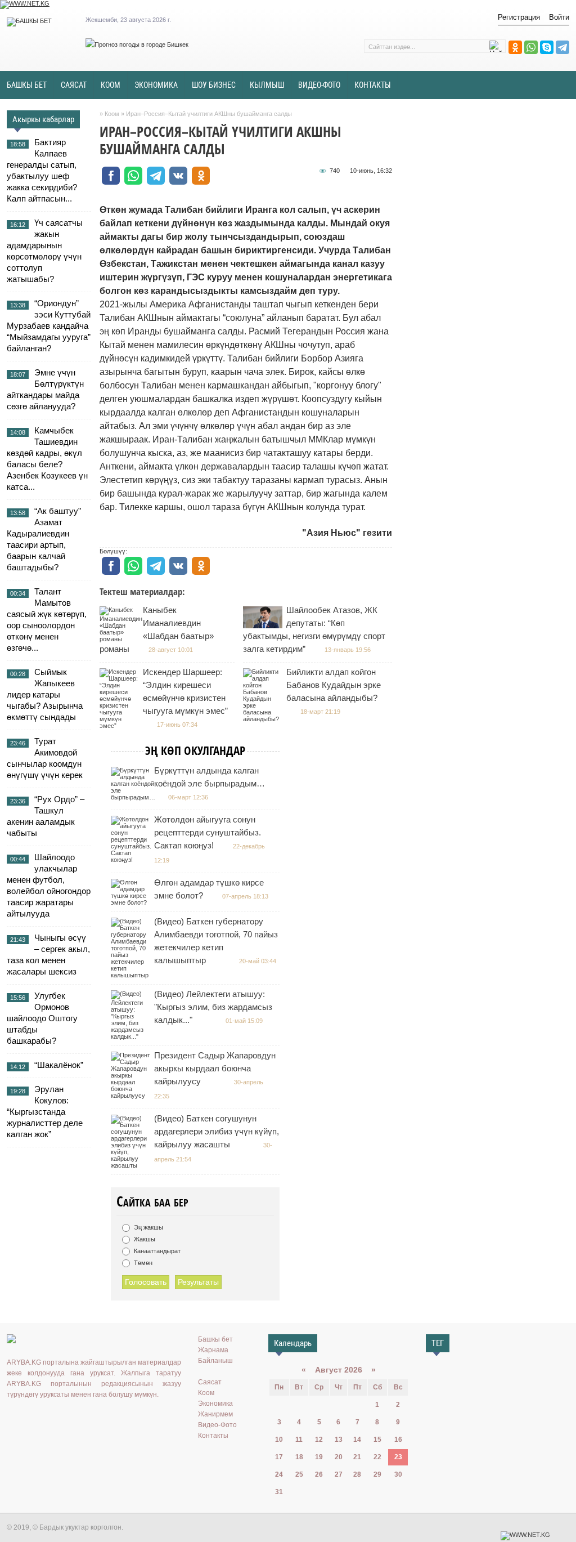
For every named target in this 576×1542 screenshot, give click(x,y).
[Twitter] (46, 1417)
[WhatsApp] (531, 47)
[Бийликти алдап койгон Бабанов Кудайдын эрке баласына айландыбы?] (264, 719)
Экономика (215, 1403)
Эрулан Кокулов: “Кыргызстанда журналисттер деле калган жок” (45, 1111)
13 (339, 1439)
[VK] (13, 1417)
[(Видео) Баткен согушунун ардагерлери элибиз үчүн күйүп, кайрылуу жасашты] (132, 1165)
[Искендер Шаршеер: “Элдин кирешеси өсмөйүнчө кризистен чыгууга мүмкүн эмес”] (121, 725)
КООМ (110, 85)
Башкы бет (215, 1339)
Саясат (210, 1382)
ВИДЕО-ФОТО (319, 85)
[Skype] (547, 47)
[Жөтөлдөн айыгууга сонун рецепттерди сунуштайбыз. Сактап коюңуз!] (132, 859)
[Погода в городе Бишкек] (137, 44)
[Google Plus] (79, 1417)
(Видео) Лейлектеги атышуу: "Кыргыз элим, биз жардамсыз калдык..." (213, 1007)
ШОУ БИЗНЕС (214, 85)
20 (339, 1457)
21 (357, 1457)
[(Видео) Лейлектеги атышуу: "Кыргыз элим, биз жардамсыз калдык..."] (132, 1036)
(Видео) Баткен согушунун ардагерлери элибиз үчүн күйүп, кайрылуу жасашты (216, 1131)
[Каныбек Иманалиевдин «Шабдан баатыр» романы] (122, 639)
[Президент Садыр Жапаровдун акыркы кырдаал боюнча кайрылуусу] (132, 1095)
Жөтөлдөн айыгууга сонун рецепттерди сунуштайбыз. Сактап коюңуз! (207, 832)
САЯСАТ (74, 85)
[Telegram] (562, 47)
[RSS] (95, 1417)
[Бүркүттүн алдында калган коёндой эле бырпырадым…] (134, 797)
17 (279, 1457)
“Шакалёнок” (58, 1065)
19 (319, 1457)
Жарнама (213, 1350)
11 (299, 1439)
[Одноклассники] (515, 47)
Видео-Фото (217, 1425)
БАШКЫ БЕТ (27, 85)
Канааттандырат (156, 1251)
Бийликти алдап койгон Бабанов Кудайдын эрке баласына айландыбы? (333, 685)
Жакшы (143, 1239)
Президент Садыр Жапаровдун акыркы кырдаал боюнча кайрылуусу (215, 1068)
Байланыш (215, 1361)
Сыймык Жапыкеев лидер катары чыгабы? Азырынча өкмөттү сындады (45, 694)
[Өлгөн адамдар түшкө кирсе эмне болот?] (132, 902)
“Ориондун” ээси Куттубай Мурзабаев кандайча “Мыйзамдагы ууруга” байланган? (49, 325)
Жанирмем (215, 1414)
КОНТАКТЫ (372, 85)
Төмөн (142, 1262)
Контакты (213, 1436)
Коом (206, 1393)
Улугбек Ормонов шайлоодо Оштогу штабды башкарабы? (42, 1018)
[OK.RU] (30, 1417)
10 (279, 1439)
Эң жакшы (147, 1227)
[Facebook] (62, 1417)
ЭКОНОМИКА (156, 85)
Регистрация (519, 17)
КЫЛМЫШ (267, 85)
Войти (559, 17)
